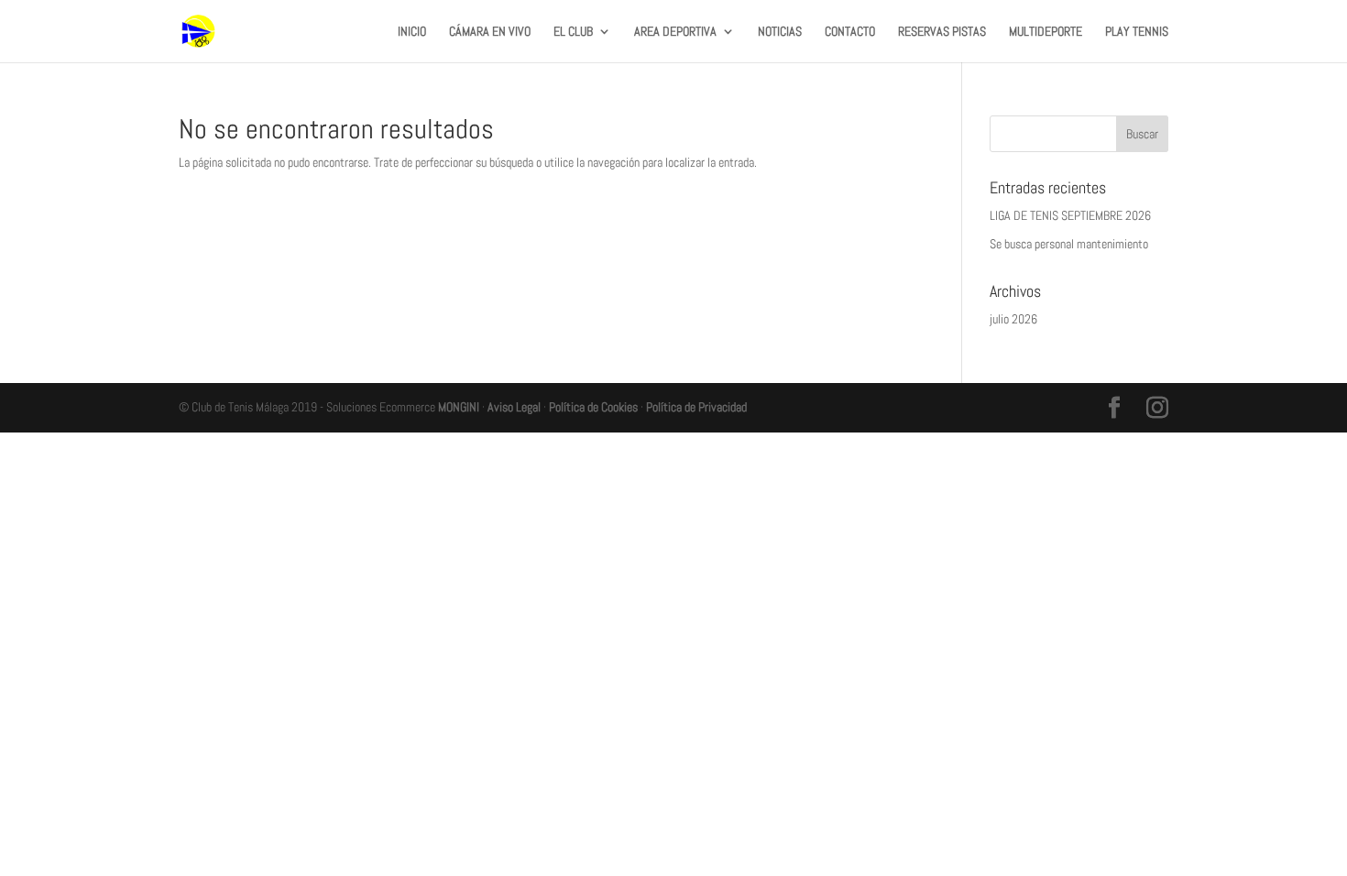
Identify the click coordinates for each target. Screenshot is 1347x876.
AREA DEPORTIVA (675, 32)
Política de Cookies (593, 407)
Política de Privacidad (696, 407)
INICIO (412, 32)
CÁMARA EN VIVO (490, 32)
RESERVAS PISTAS (942, 32)
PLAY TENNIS (1136, 32)
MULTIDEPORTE (1045, 32)
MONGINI (458, 407)
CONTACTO (850, 32)
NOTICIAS (780, 32)
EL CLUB (573, 32)
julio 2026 (1013, 319)
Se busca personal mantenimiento (1069, 243)
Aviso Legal (514, 407)
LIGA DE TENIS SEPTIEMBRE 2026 (1070, 215)
